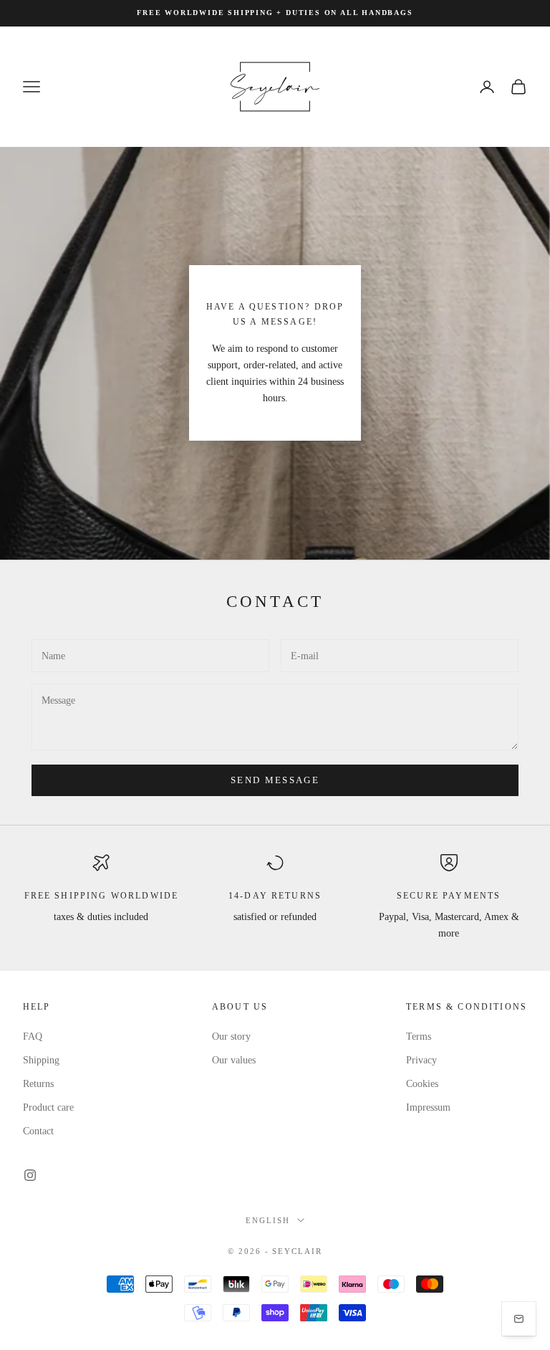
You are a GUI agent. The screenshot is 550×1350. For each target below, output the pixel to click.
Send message (275, 780)
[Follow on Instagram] (30, 1175)
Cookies (422, 1083)
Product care (48, 1107)
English (268, 1220)
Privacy (421, 1060)
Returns (38, 1083)
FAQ (32, 1036)
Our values (234, 1060)
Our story (231, 1036)
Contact (38, 1131)
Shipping (41, 1060)
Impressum (428, 1107)
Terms (418, 1036)
